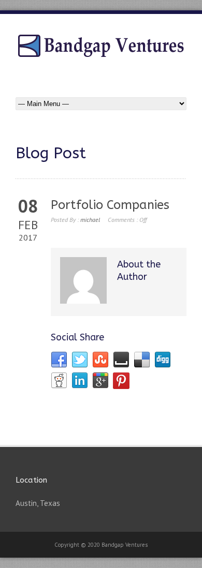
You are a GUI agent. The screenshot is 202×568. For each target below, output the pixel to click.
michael (90, 219)
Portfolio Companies (110, 205)
